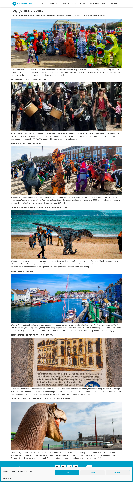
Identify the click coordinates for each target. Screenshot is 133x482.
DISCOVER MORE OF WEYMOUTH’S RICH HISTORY (32, 335)
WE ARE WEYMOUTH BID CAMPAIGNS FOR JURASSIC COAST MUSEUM (40, 398)
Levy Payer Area (97, 3)
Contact (114, 3)
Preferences (118, 472)
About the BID (48, 3)
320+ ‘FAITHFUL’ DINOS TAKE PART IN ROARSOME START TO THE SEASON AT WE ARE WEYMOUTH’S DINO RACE (58, 16)
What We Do (68, 3)
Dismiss (92, 472)
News (82, 3)
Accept (67, 472)
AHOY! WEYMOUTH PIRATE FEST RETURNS (28, 79)
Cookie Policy (7, 478)
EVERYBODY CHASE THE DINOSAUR (26, 143)
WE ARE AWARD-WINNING (22, 271)
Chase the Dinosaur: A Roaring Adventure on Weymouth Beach (39, 207)
